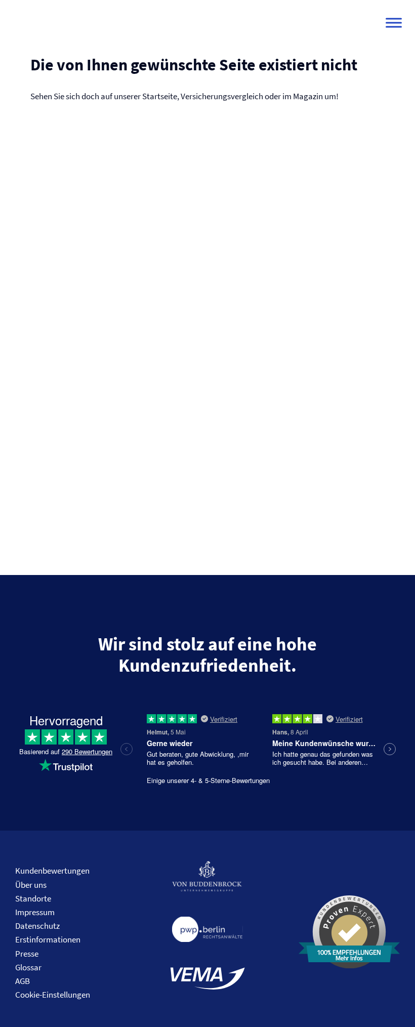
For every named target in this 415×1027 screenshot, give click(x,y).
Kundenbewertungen (52, 870)
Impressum (35, 912)
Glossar (28, 967)
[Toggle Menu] (394, 23)
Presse (26, 953)
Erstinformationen (47, 939)
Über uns (31, 884)
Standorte (33, 898)
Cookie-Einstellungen (52, 994)
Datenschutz (37, 925)
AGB (22, 981)
